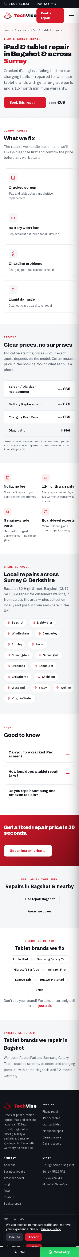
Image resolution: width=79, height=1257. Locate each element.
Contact (9, 1197)
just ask (44, 1006)
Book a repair (46, 15)
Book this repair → (25, 102)
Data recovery (52, 1144)
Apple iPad (27, 1057)
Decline (14, 1237)
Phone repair (51, 1112)
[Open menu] (71, 15)
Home (7, 30)
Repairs (20, 30)
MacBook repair (53, 1131)
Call (22, 1252)
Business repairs (14, 1171)
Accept (33, 1237)
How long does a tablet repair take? (33, 774)
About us (9, 1165)
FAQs (7, 1191)
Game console (52, 1137)
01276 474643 (52, 1178)
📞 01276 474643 (16, 3)
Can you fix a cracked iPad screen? (31, 754)
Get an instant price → (28, 851)
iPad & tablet (51, 1118)
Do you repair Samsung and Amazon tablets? (32, 793)
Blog (7, 1184)
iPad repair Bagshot (39, 899)
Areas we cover (39, 911)
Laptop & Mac (52, 1124)
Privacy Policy (51, 1229)
